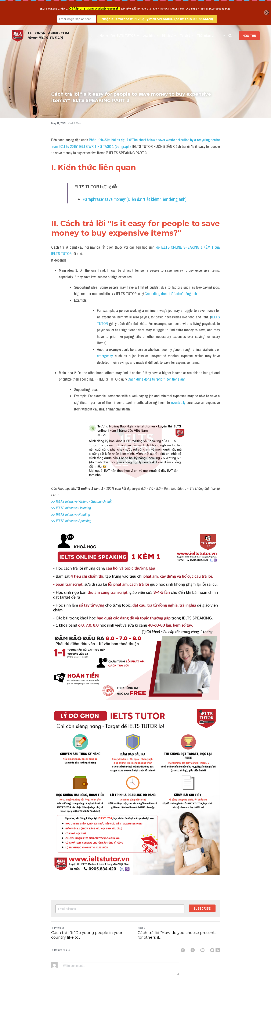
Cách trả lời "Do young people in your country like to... (86, 935)
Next (140, 928)
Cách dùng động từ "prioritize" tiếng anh (156, 379)
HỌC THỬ (249, 35)
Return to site (62, 950)
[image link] (17, 35)
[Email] (212, 950)
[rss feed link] (218, 950)
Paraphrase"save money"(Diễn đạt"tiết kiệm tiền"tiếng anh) (135, 199)
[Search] (230, 35)
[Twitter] (193, 950)
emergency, (105, 355)
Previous (59, 928)
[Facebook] (183, 950)
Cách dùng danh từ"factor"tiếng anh (171, 293)
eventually (178, 402)
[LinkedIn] (202, 950)
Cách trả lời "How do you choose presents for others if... (177, 935)
